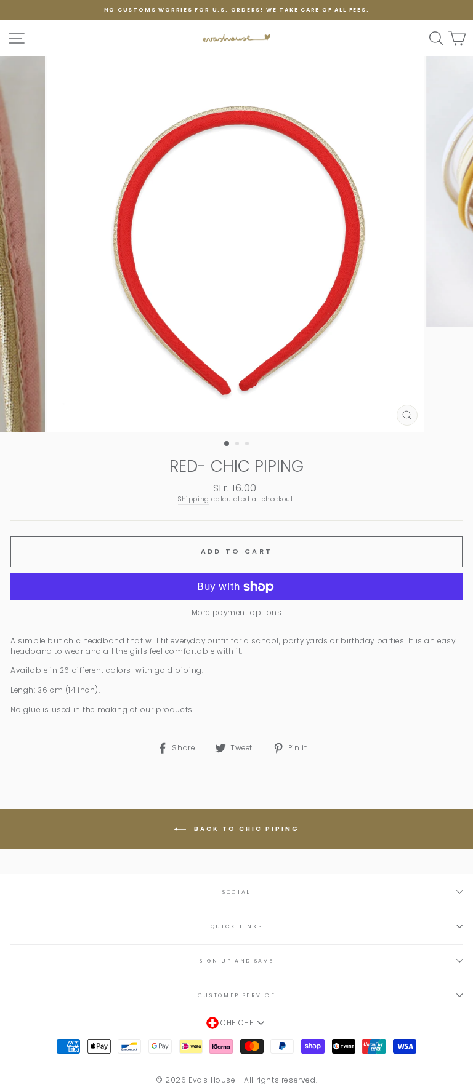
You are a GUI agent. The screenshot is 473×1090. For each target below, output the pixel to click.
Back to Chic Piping (245, 828)
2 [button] (238, 445)
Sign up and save (237, 961)
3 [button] (248, 445)
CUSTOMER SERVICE (237, 995)
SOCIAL (236, 892)
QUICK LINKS (236, 926)
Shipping (193, 499)
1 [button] (227, 444)
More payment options (237, 613)
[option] (236, 10)
